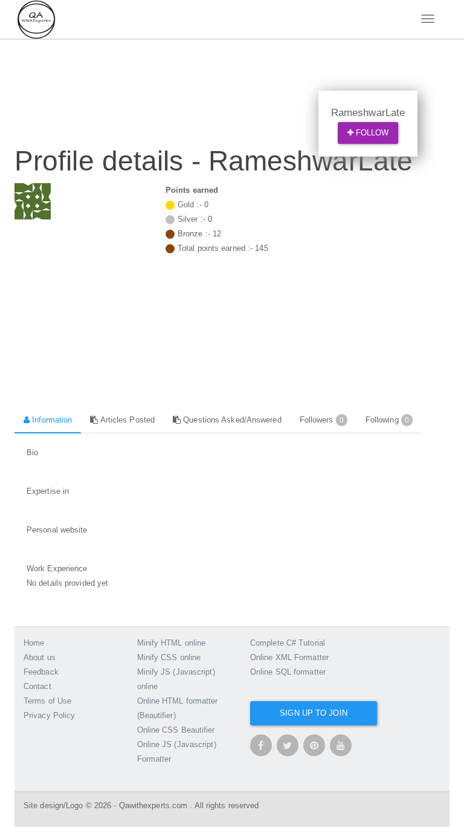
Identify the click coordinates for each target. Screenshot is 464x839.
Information (51, 419)
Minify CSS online (169, 657)
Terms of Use (47, 700)
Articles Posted (126, 419)
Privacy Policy (49, 715)
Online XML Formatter (289, 657)
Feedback (41, 671)
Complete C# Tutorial (287, 642)
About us (40, 657)
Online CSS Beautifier (176, 729)
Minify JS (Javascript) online (176, 679)
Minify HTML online (171, 642)
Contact (37, 686)
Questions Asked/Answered (231, 419)
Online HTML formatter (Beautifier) (177, 708)
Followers (322, 420)
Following (387, 420)
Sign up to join (313, 713)
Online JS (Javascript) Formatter (176, 751)
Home (34, 642)
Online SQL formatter (288, 671)
